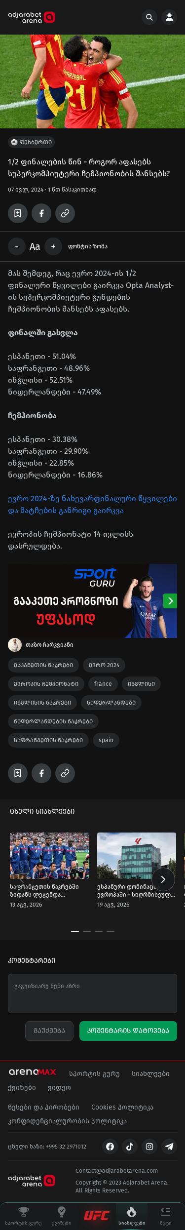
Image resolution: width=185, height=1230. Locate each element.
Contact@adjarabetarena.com (116, 1170)
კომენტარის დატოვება (128, 1031)
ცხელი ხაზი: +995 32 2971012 (47, 1146)
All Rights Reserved (101, 1190)
